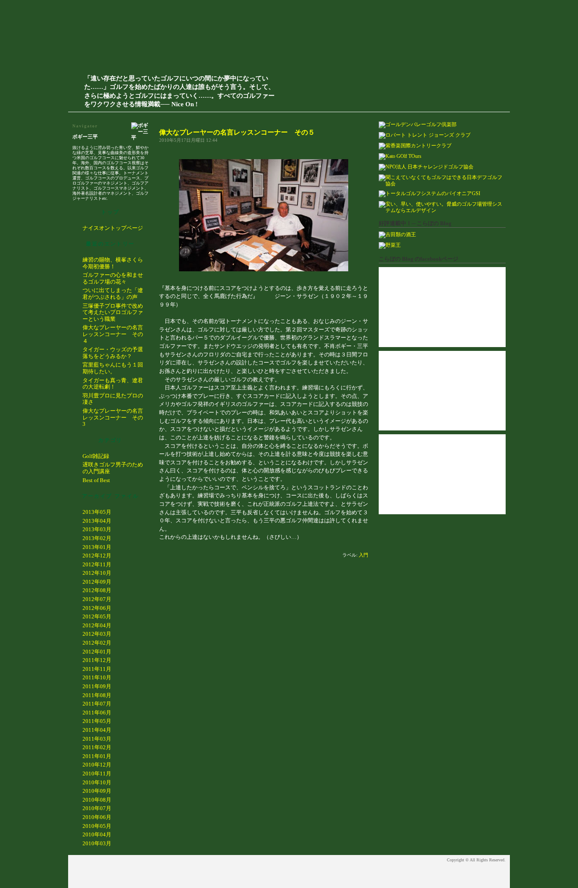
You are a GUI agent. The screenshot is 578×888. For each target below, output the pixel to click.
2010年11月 (97, 773)
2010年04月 (97, 834)
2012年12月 (97, 555)
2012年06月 (97, 608)
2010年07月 (97, 808)
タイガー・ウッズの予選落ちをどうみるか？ (113, 352)
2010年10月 (97, 782)
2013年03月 (97, 529)
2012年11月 (97, 564)
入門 (363, 554)
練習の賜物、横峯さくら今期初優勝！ (113, 263)
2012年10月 (97, 573)
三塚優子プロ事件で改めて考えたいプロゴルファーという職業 (113, 312)
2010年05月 (97, 826)
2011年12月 (97, 660)
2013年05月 (97, 512)
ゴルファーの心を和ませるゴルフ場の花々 (113, 278)
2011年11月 (97, 669)
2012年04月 (97, 625)
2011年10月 (97, 677)
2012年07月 (97, 599)
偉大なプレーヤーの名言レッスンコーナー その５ (237, 132)
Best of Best (96, 480)
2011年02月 (97, 747)
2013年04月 (97, 521)
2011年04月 (97, 730)
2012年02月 (97, 643)
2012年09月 (97, 582)
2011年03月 (97, 739)
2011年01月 (97, 756)
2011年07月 (97, 703)
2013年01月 (97, 547)
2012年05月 (97, 616)
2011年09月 (97, 686)
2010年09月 (97, 791)
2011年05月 (97, 721)
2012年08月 (97, 590)
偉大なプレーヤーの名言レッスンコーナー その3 (113, 417)
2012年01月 (97, 651)
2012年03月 (97, 634)
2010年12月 (97, 764)
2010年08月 (97, 800)
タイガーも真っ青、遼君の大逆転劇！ (113, 383)
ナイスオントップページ (113, 228)
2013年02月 (97, 538)
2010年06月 (97, 817)
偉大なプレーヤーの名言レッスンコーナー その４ (113, 334)
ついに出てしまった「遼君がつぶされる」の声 (113, 293)
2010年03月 (97, 843)
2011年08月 (97, 695)
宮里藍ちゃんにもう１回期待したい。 (113, 368)
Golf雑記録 (96, 456)
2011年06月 (97, 712)
